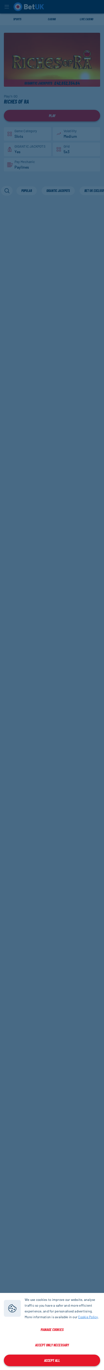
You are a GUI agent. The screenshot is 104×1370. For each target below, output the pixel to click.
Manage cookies (52, 1329)
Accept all (52, 1360)
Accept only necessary (52, 1345)
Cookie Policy (88, 1317)
